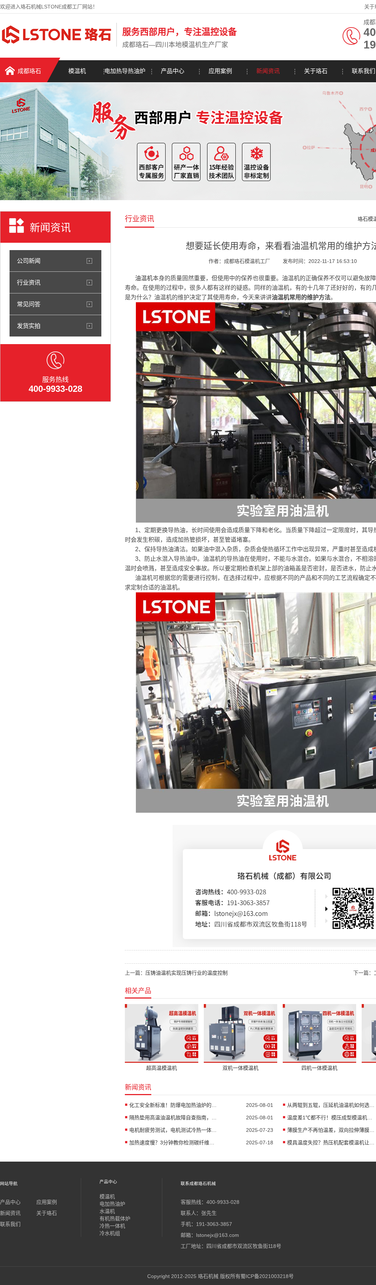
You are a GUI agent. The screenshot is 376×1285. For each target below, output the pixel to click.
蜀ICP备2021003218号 (267, 1276)
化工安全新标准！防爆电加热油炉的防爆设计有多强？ (173, 1105)
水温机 (107, 1211)
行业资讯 (28, 282)
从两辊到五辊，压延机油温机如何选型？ (331, 1105)
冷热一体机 (112, 1226)
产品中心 (172, 71)
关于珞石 (316, 71)
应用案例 (220, 71)
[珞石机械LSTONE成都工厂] (56, 45)
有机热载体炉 (115, 1218)
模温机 (77, 71)
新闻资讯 (268, 71)
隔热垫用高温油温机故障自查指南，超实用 (173, 1117)
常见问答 (28, 304)
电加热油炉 (112, 1204)
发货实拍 (28, 325)
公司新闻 (28, 260)
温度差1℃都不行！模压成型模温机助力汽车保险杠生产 (331, 1117)
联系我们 (10, 1224)
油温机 (144, 278)
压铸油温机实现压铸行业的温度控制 (186, 973)
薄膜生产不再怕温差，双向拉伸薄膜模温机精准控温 (331, 1130)
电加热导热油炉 (124, 71)
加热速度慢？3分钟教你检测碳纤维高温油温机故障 (173, 1142)
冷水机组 (110, 1233)
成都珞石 (29, 71)
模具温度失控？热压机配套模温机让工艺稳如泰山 (331, 1142)
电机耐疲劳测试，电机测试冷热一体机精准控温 (173, 1130)
